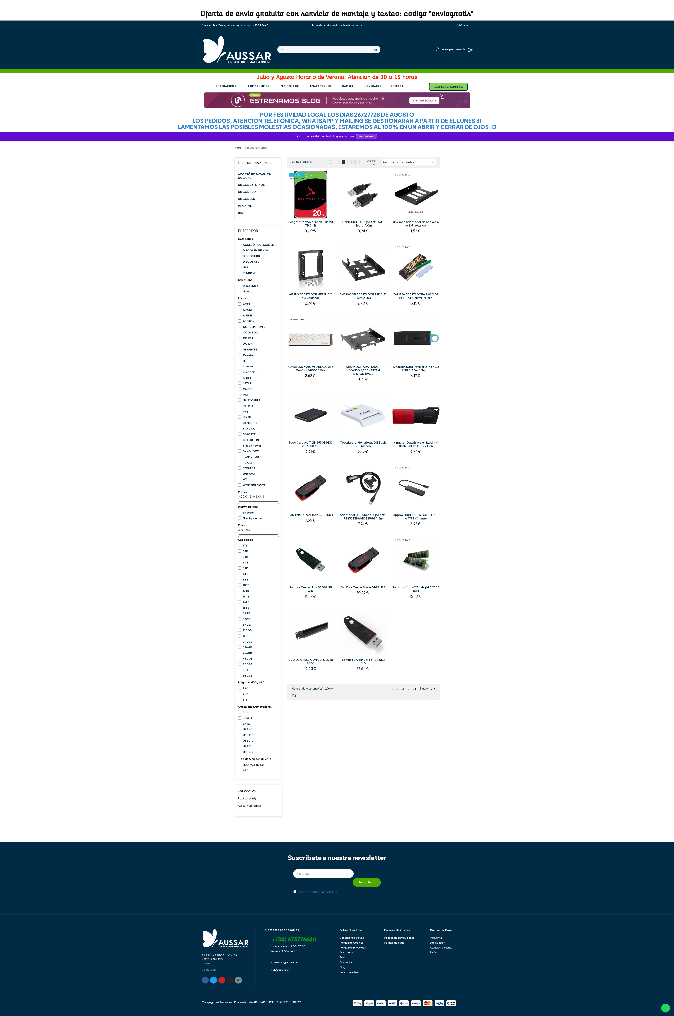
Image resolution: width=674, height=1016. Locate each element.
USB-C (247, 729)
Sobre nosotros (349, 972)
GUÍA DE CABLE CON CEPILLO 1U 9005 (310, 661)
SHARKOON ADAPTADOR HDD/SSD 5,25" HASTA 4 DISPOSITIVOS (363, 370)
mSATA (247, 718)
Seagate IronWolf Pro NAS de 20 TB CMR (310, 223)
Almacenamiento (256, 163)
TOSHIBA (249, 468)
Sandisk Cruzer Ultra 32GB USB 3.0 (310, 589)
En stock (249, 512)
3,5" (246, 699)
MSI (245, 394)
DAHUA (248, 343)
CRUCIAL (249, 338)
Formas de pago (394, 942)
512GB (247, 669)
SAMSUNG (250, 422)
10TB (246, 585)
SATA (246, 723)
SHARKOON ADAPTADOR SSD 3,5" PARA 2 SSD (363, 296)
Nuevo (247, 291)
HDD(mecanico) (253, 764)
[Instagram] (230, 980)
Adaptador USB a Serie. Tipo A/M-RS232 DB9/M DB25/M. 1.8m (363, 516)
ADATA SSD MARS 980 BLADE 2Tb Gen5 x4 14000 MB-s (310, 368)
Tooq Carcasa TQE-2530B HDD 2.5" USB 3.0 (310, 444)
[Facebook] (205, 980)
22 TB (246, 613)
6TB (245, 573)
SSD (245, 770)
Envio (342, 957)
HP (245, 360)
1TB (245, 545)
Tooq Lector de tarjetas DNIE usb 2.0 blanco (363, 444)
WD (245, 479)
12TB (246, 590)
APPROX (248, 321)
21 (414, 688)
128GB (247, 635)
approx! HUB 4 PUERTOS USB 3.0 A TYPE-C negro (416, 516)
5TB (245, 568)
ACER (246, 304)
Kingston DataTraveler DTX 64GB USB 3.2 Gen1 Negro (416, 368)
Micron (247, 388)
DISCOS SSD (246, 199)
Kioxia (247, 377)
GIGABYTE (250, 349)
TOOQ (247, 462)
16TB (246, 602)
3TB (245, 556)
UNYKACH (249, 473)
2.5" (246, 694)
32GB (246, 619)
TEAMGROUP (252, 456)
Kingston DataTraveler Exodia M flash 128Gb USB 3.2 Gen (416, 444)
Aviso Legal (346, 952)
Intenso (248, 366)
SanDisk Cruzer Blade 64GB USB (363, 587)
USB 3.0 (248, 740)
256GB (247, 652)
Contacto (345, 962)
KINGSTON (250, 372)
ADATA (247, 309)
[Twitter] (213, 980)
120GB (247, 630)
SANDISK (249, 428)
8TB (245, 579)
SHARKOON (251, 439)
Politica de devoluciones (399, 937)
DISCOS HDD (247, 192)
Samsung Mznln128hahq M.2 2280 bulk (416, 589)
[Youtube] (221, 980)
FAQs (433, 952)
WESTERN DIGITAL (255, 485)
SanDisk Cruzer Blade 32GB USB (311, 515)
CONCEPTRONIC (254, 326)
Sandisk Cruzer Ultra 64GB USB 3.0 (363, 661)
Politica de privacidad (352, 947)
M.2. (246, 712)
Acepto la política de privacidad (316, 891)
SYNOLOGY (251, 451)
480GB (248, 658)
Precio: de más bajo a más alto (409, 162)
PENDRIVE (245, 206)
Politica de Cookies (351, 942)
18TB (246, 607)
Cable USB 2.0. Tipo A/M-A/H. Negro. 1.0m (363, 223)
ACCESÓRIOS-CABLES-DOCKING (255, 176)
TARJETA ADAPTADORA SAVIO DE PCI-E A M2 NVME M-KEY (415, 296)
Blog (342, 967)
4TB (246, 562)
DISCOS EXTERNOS (251, 185)
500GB (248, 664)
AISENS (248, 315)
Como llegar (209, 969)
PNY (245, 411)
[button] (461, 25)
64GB (247, 624)
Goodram (249, 355)
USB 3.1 (248, 746)
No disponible (252, 518)
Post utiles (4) (247, 798)
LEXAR (247, 383)
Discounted (251, 285)
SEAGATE (249, 434)
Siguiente (428, 689)
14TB (246, 596)
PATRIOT (249, 405)
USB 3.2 (248, 752)
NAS (241, 213)
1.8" (245, 688)
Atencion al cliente (441, 947)
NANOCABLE (251, 400)
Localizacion (437, 942)
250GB (247, 647)
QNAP (247, 417)
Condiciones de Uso (351, 937)
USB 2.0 (248, 735)
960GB (248, 675)
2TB (245, 551)
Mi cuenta (436, 937)
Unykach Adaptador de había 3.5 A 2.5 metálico (416, 223)
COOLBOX (250, 332)
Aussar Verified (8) (249, 805)
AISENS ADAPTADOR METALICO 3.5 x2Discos (310, 296)
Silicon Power (252, 445)
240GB (248, 641)
